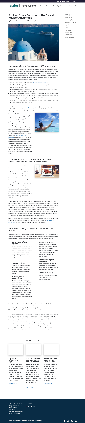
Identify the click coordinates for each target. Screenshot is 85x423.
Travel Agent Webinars (60, 6)
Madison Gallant (15, 21)
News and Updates (70, 22)
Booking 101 (33, 21)
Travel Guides (69, 35)
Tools (48, 6)
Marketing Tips (69, 20)
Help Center (73, 1)
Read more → (12, 383)
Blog (70, 6)
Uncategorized (69, 37)
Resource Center (39, 6)
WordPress (38, 421)
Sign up (59, 1)
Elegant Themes (21, 421)
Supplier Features (70, 25)
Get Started (28, 6)
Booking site (65, 1)
